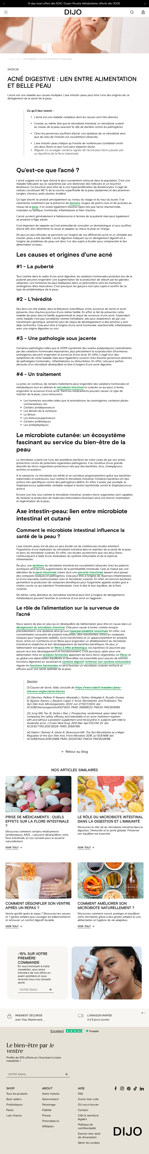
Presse (46, 1115)
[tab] (142, 1013)
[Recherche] (132, 12)
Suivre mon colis (88, 1099)
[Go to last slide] (4, 3)
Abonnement (50, 1099)
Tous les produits (17, 1094)
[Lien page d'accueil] (73, 12)
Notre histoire (50, 1094)
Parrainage (49, 1104)
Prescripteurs (50, 1121)
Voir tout (12, 847)
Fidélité (46, 1110)
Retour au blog (77, 751)
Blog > (20, 59)
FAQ (80, 1094)
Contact (83, 1110)
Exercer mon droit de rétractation (89, 1135)
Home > (13, 59)
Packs (9, 1110)
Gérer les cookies (89, 1143)
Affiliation (48, 1126)
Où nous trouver (88, 1104)
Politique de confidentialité (87, 1126)
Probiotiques (14, 1104)
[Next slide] (145, 3)
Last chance (14, 1115)
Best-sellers (13, 1099)
